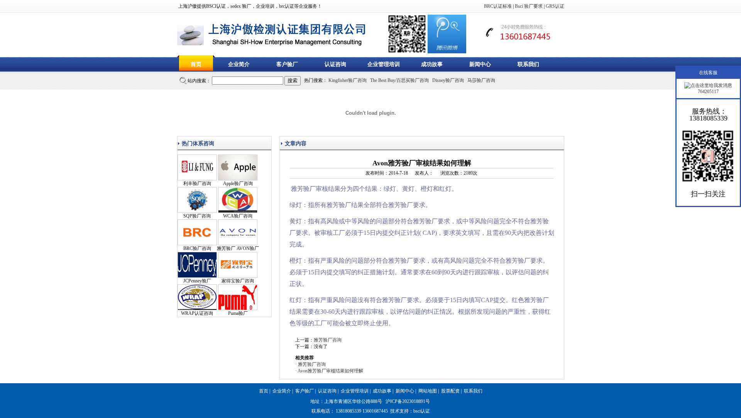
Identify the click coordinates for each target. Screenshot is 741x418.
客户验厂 (287, 64)
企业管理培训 (383, 64)
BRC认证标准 (498, 6)
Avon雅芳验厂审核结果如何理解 (330, 371)
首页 (196, 64)
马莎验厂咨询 (481, 80)
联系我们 (528, 64)
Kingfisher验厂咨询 (347, 80)
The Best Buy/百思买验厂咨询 (399, 80)
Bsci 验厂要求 (529, 6)
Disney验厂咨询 (448, 80)
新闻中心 (480, 64)
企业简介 (239, 64)
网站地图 (427, 391)
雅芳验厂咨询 (328, 340)
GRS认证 (555, 6)
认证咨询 (335, 64)
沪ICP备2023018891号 (408, 401)
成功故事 (432, 64)
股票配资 (450, 391)
